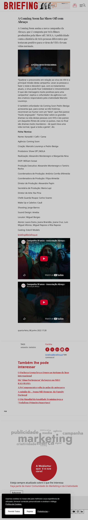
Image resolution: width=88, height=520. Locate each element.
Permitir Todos (14, 511)
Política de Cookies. (14, 504)
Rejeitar (30, 511)
